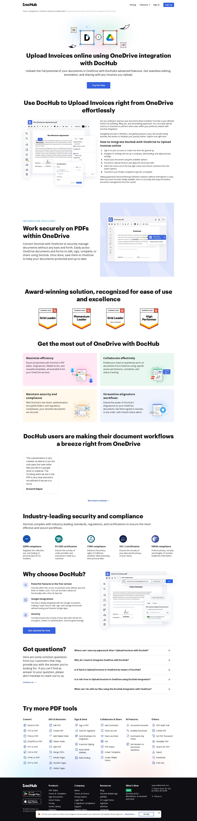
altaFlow (103, 806)
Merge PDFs (58, 752)
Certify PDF (161, 730)
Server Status (54, 800)
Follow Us (158, 796)
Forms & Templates (57, 793)
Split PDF (57, 746)
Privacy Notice (80, 797)
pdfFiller (103, 797)
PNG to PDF (33, 736)
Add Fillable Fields (61, 736)
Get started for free (39, 630)
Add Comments (111, 725)
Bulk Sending (84, 757)
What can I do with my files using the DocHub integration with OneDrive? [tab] (113, 689)
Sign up (168, 4)
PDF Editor (53, 790)
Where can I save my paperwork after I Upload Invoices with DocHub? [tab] (111, 650)
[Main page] (30, 5)
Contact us (28, 682)
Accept (146, 814)
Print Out (160, 763)
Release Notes (80, 809)
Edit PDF (57, 725)
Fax (106, 741)
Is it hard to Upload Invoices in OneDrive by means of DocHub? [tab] (107, 670)
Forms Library (55, 806)
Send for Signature (87, 730)
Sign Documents (56, 797)
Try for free (98, 85)
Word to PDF (33, 725)
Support (77, 806)
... (129, 814)
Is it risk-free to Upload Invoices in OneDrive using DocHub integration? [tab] (112, 679)
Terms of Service (81, 793)
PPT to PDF (33, 746)
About (77, 790)
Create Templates (112, 752)
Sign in (156, 4)
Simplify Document (139, 730)
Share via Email (111, 736)
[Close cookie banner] (159, 813)
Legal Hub (78, 800)
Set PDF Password (164, 736)
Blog (102, 790)
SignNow (104, 803)
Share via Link (111, 730)
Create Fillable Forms (111, 759)
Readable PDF (162, 741)
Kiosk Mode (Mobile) (84, 751)
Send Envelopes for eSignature (87, 737)
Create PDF (58, 730)
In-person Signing (86, 744)
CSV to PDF (33, 752)
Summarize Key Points (137, 737)
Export (159, 752)
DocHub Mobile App (109, 793)
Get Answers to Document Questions (137, 747)
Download (160, 757)
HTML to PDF (34, 757)
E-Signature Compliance (84, 803)
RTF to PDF (33, 763)
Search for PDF (163, 746)
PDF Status (110, 746)
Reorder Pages (59, 763)
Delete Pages (59, 768)
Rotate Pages (59, 757)
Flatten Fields (59, 741)
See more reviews (97, 500)
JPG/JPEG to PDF (35, 741)
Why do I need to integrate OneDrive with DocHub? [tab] (101, 660)
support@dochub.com (160, 785)
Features (144, 4)
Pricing (133, 4)
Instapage (104, 809)
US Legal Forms (107, 800)
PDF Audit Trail (162, 725)
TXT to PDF (33, 730)
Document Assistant (139, 725)
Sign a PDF (84, 725)
